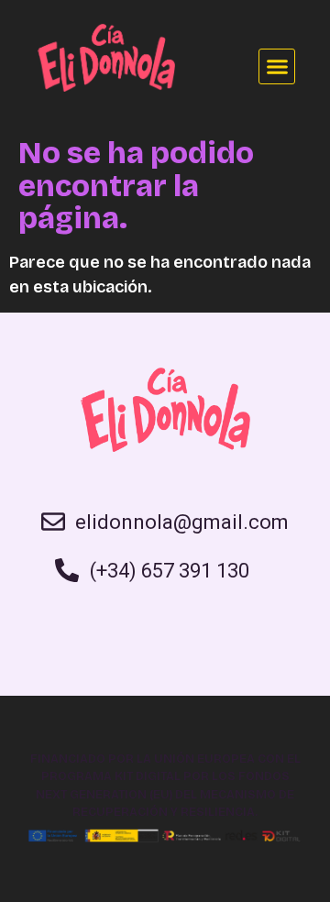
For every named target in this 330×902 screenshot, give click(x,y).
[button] (276, 67)
